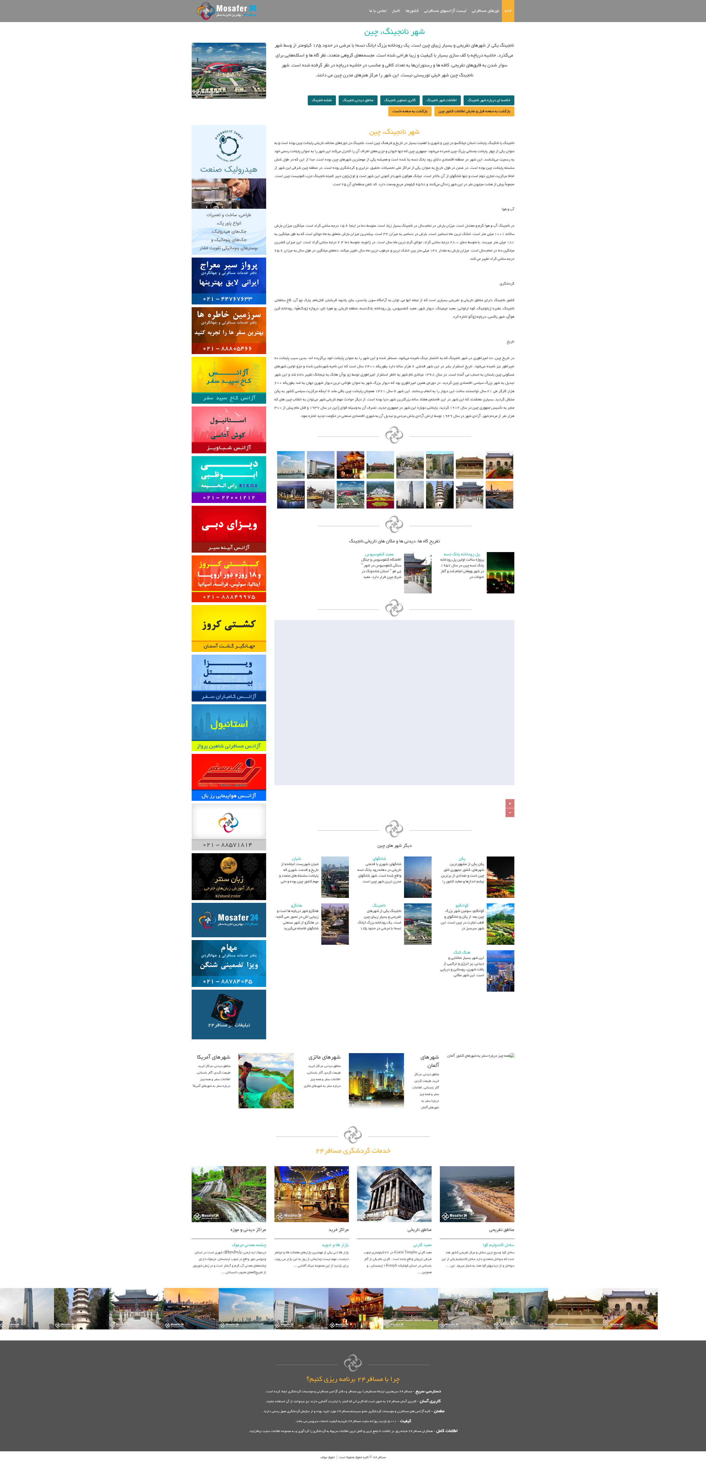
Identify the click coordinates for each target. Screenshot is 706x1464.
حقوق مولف (327, 1457)
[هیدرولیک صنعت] (229, 124)
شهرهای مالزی (325, 1057)
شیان (296, 859)
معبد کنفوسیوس (379, 554)
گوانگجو (462, 906)
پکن (462, 859)
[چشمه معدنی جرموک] (229, 1165)
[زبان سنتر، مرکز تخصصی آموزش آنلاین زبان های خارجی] (229, 852)
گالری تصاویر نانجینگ (400, 100)
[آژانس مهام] (229, 939)
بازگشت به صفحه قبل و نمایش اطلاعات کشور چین (474, 111)
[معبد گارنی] (394, 1165)
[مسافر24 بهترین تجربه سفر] (225, 11)
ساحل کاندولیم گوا (498, 1245)
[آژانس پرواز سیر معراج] (229, 256)
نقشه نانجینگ (322, 100)
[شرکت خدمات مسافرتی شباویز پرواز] (229, 405)
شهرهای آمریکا (213, 1057)
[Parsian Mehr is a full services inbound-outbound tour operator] (229, 554)
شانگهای (379, 859)
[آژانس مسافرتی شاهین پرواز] (229, 703)
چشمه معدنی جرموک (249, 1245)
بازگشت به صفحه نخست (409, 111)
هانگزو (296, 906)
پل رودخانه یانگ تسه (462, 554)
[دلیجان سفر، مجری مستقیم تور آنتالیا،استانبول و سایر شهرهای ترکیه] (229, 455)
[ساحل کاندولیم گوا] (477, 1165)
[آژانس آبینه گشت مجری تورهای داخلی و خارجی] (229, 504)
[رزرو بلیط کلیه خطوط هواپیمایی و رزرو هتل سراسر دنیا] (229, 753)
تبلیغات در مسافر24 (229, 1025)
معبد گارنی (422, 1245)
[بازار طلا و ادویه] (311, 1165)
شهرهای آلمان (430, 1061)
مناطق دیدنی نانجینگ (358, 100)
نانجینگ (379, 906)
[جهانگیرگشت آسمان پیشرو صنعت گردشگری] (229, 604)
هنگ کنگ (462, 953)
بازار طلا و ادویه (335, 1245)
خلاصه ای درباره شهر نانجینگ (489, 100)
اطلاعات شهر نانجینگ (442, 100)
